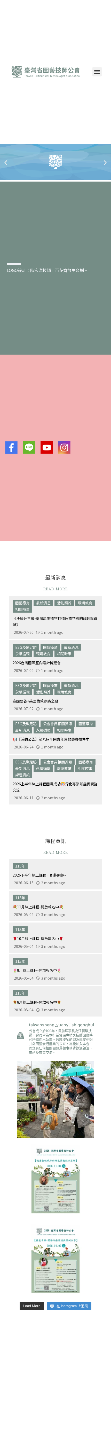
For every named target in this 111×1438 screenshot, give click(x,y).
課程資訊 (22, 774)
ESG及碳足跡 (26, 647)
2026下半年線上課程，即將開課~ (39, 875)
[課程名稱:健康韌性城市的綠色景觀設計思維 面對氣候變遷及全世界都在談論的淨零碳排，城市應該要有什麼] (55, 1178)
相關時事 (22, 609)
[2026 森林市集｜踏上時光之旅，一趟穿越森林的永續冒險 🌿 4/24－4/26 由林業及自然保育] (55, 1099)
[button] (97, 71)
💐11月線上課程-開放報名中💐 (38, 906)
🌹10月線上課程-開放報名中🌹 (38, 938)
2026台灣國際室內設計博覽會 (37, 662)
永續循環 (22, 653)
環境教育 (85, 602)
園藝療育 (22, 602)
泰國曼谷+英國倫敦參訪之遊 (35, 701)
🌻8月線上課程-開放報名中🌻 (37, 1002)
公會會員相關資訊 (57, 723)
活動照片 (64, 602)
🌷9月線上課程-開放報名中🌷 (37, 970)
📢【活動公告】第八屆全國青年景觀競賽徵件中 (51, 739)
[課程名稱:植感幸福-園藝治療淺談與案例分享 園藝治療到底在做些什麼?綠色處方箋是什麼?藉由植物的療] (55, 1258)
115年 (20, 866)
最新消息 (43, 602)
